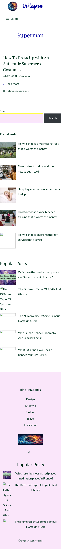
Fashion (30, 412)
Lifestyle (30, 405)
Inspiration (30, 425)
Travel (30, 418)
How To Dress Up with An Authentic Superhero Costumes (26, 63)
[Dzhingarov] (25, 6)
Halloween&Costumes (18, 90)
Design (30, 399)
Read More (12, 83)
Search (4, 111)
